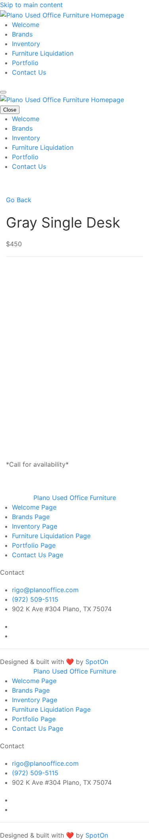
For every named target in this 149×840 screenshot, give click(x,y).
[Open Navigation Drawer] (3, 92)
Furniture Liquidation (43, 53)
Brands (22, 34)
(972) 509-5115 (35, 599)
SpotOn (96, 662)
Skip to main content (31, 5)
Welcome (25, 25)
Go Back (18, 200)
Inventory (26, 44)
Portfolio (25, 63)
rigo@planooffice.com (45, 590)
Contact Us (29, 72)
